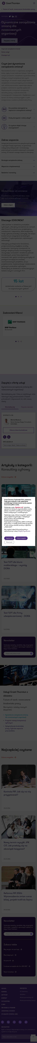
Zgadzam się (9, 538)
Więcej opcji (9, 542)
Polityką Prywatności (24, 531)
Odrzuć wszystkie (21, 538)
